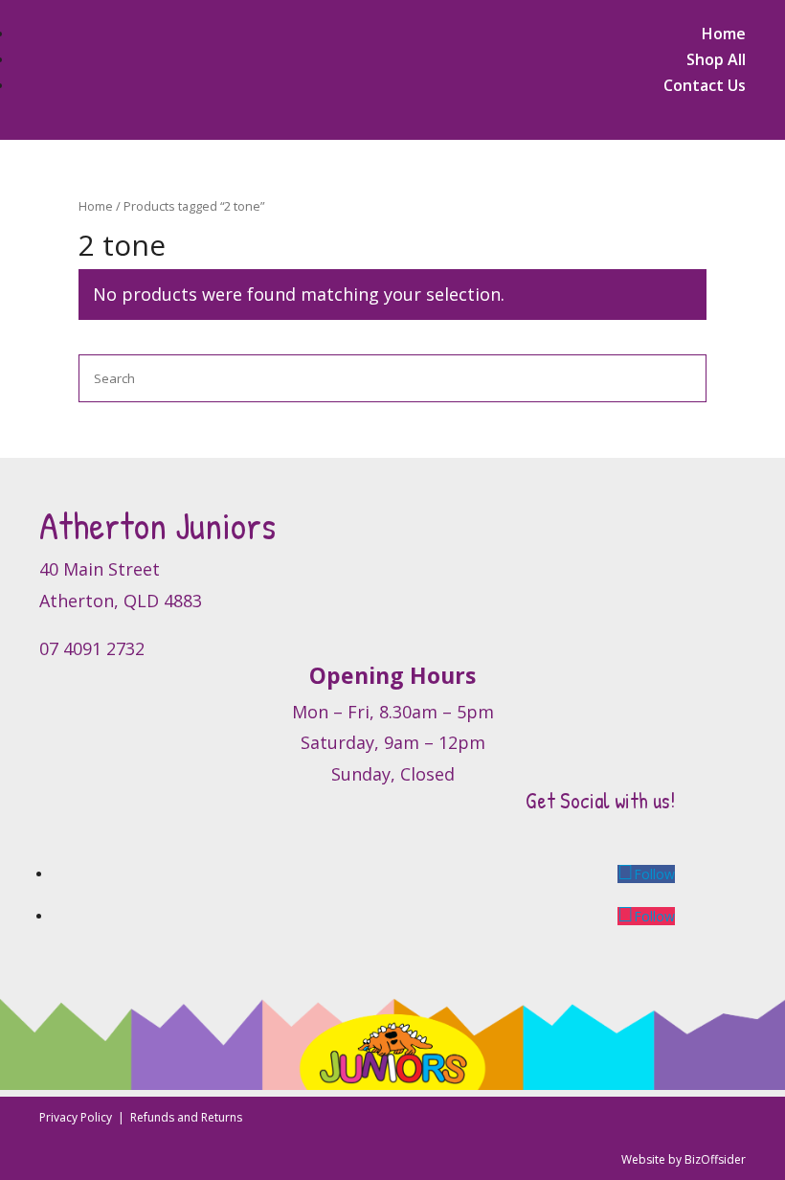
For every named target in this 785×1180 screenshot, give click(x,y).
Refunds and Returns (186, 1117)
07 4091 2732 (92, 648)
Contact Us (704, 85)
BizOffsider (715, 1159)
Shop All (716, 59)
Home (724, 33)
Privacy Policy (77, 1117)
